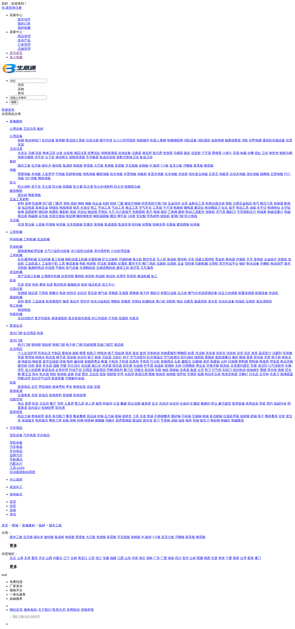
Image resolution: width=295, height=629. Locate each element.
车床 (21, 284)
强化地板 (252, 174)
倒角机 (210, 212)
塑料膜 (243, 361)
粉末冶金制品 (100, 301)
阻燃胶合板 (132, 186)
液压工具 (131, 207)
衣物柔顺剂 (169, 353)
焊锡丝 (54, 207)
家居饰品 (24, 386)
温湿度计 (264, 353)
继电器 (188, 207)
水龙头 (22, 153)
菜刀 (156, 420)
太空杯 (264, 374)
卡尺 (111, 212)
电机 (82, 263)
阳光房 (60, 407)
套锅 (150, 416)
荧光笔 (272, 370)
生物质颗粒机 (106, 267)
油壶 (181, 420)
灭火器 (46, 186)
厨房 (28, 403)
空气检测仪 (172, 357)
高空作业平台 (228, 263)
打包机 (113, 318)
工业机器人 (33, 263)
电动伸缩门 (33, 140)
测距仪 (155, 293)
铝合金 (97, 203)
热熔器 (278, 203)
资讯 (21, 93)
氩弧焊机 (200, 301)
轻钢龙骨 (159, 224)
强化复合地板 (198, 174)
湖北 (142, 558)
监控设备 (48, 140)
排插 (62, 361)
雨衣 (128, 353)
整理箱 (30, 357)
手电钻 (103, 212)
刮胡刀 (227, 370)
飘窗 (123, 403)
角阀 (21, 212)
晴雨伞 (40, 357)
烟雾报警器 (233, 140)
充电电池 (153, 353)
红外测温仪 (155, 357)
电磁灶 (225, 420)
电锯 (73, 212)
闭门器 (47, 203)
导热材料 (153, 216)
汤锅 (174, 420)
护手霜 (148, 365)
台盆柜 (68, 153)
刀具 (135, 416)
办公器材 (16, 479)
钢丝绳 (92, 212)
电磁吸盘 (237, 420)
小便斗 (227, 153)
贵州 (185, 558)
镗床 (28, 284)
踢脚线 (265, 174)
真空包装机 (43, 318)
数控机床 (60, 284)
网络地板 (44, 178)
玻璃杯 (169, 365)
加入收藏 (16, 57)
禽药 (235, 357)
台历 (200, 370)
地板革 (224, 174)
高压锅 (91, 416)
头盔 (177, 361)
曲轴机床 (73, 284)
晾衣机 (225, 365)
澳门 (257, 558)
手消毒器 (92, 157)
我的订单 (24, 23)
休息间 (174, 403)
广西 (164, 558)
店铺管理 (24, 48)
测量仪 (54, 293)
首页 (5, 525)
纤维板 (50, 224)
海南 (171, 558)
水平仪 (262, 207)
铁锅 (205, 416)
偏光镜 (78, 361)
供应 (21, 85)
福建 (113, 558)
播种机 (79, 276)
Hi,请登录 (8, 7)
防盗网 (37, 203)
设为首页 (16, 53)
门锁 (79, 344)
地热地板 (89, 174)
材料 (21, 203)
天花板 (14, 220)
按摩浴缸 (93, 153)
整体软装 (79, 386)
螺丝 (113, 216)
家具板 (198, 165)
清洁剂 (262, 365)
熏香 (249, 357)
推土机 (137, 259)
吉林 (74, 558)
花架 (90, 386)
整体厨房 (37, 416)
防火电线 (190, 216)
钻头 (225, 207)
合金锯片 (270, 259)
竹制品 (56, 353)
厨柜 (73, 420)
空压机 (102, 263)
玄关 (155, 403)
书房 (60, 403)
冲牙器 (107, 365)
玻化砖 (22, 195)
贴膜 (200, 374)
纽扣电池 (239, 370)
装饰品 (43, 395)
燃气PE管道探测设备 (202, 293)
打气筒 (217, 370)
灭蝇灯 (243, 374)
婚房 (99, 403)
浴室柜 (196, 153)
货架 (103, 374)
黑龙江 (82, 558)
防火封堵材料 (103, 186)
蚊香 (191, 353)
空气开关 (145, 207)
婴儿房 (79, 403)
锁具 (76, 207)
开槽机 (265, 263)
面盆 (135, 353)
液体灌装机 (59, 318)
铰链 (113, 203)
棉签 (98, 357)
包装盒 (134, 318)
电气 (256, 203)
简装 (262, 403)
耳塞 (253, 365)
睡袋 (242, 357)
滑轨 (66, 203)
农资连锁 (67, 276)
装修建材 (16, 121)
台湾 (243, 558)
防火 (13, 182)
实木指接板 (75, 224)
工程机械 (16, 232)
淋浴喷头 (61, 157)
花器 (97, 386)
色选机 (273, 293)
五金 (180, 263)
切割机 (171, 301)
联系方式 (58, 609)
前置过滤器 (169, 293)
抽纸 (165, 370)
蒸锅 (118, 416)
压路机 (161, 263)
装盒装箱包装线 (79, 318)
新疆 (236, 558)
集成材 (67, 165)
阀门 (145, 263)
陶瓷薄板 (34, 195)
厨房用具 (16, 412)
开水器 (47, 365)
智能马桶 (285, 153)
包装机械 (16, 314)
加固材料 (31, 212)
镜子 (111, 353)
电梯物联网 (175, 140)
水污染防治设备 (82, 251)
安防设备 (16, 435)
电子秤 (144, 293)
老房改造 (252, 403)
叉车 (249, 259)
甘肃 (214, 558)
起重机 (123, 263)
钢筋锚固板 (101, 216)
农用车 (121, 276)
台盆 (59, 153)
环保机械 (16, 239)
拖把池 (274, 153)
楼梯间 (205, 403)
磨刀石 (128, 370)
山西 (49, 558)
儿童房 (69, 403)
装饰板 (99, 224)
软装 (40, 333)
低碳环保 (280, 403)
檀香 (82, 353)
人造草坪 (48, 174)
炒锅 (100, 416)
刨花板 (61, 224)
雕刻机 (64, 212)
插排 (164, 212)
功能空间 (16, 399)
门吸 (120, 203)
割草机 (131, 276)
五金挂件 (174, 203)
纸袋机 (123, 318)
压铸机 (250, 301)
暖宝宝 (26, 374)
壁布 (69, 386)
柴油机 (172, 259)
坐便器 (168, 153)
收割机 (90, 276)
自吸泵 (188, 301)
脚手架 (122, 216)
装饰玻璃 (79, 395)
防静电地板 (74, 174)
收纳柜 (171, 374)
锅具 (188, 420)
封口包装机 (100, 318)
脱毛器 (117, 365)
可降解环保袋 (74, 378)
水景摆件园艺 (240, 365)
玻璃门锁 (177, 216)
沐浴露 (86, 365)
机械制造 (148, 301)
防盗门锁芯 (105, 344)
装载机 (112, 263)
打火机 (155, 361)
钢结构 (43, 212)
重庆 (34, 558)
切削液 (189, 263)
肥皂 (85, 374)
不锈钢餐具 (162, 416)
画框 (75, 353)
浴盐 (247, 353)
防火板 (57, 186)
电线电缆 (65, 207)
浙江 (99, 558)
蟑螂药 (182, 353)
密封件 (85, 301)
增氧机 (115, 301)
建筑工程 (122, 267)
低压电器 (28, 207)
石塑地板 (277, 174)
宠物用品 (167, 361)
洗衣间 (164, 403)
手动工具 (104, 207)
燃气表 (103, 293)
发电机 (258, 259)
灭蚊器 (107, 357)
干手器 (206, 153)
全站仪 (82, 293)
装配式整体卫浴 (127, 157)
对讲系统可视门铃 (154, 203)
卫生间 (44, 403)
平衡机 (60, 267)
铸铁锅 (89, 420)
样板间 (107, 403)
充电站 (136, 301)
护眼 (63, 365)
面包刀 (205, 420)
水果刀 (274, 374)
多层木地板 (156, 174)
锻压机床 (94, 284)
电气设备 (72, 267)
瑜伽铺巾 (252, 370)
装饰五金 (41, 207)
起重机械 (94, 259)
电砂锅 (215, 420)
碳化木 (46, 165)
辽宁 (66, 558)
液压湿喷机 (264, 301)
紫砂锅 (176, 416)
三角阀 (172, 212)
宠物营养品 (92, 361)
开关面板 (131, 165)
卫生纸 (94, 374)
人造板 (40, 224)
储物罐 (99, 420)
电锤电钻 (273, 207)
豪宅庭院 (224, 403)
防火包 (119, 186)
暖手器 (61, 357)
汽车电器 (29, 435)
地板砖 (142, 174)
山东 (127, 558)
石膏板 (171, 224)
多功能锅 (216, 416)
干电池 (113, 361)
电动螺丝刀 (213, 207)
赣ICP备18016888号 (26, 616)
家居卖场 (48, 370)
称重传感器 (246, 293)
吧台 (214, 403)
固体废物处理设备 (30, 251)
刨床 (35, 284)
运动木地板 (238, 174)
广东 (156, 558)
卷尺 (149, 212)
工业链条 (38, 301)
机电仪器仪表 (215, 203)
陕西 (207, 558)
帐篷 (104, 361)
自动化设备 (226, 301)
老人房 (90, 403)
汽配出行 (16, 463)
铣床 (84, 284)
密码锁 (36, 344)
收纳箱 (62, 374)
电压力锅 (24, 416)
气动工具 (118, 207)
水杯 (178, 365)
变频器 (113, 293)
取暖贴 (215, 361)
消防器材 (203, 140)
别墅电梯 (255, 140)
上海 (20, 558)
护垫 (120, 374)
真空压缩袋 (51, 361)
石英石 (213, 174)
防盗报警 (89, 344)
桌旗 (70, 374)
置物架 (209, 357)
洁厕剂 (277, 353)
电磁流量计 (275, 212)
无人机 (161, 259)
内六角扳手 (124, 212)
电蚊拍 (26, 361)
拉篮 (282, 416)
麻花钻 (199, 207)
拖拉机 (111, 276)
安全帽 (141, 216)
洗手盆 (39, 157)
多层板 (119, 165)
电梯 (21, 140)
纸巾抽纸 (187, 357)
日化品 (253, 374)
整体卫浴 (49, 153)
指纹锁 (46, 344)
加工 (154, 276)
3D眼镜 (197, 361)
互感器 (123, 293)
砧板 (66, 420)
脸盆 (187, 153)
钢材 (81, 203)
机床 (13, 280)
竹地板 (60, 174)
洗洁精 (200, 353)
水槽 (250, 153)
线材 (74, 203)
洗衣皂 (221, 353)
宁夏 (229, 558)
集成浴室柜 (108, 157)
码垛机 (240, 301)
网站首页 (16, 609)
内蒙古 (58, 558)
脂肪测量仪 (223, 357)
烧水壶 (148, 420)
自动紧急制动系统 (22, 472)
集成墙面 (110, 224)
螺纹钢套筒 (84, 216)
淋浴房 (147, 153)
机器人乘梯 (158, 140)
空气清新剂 (138, 357)
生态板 (36, 165)
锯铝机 (165, 216)
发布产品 (24, 40)
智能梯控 (142, 140)
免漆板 (109, 165)
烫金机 (220, 259)
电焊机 (91, 263)
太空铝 (286, 207)
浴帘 (240, 353)
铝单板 (195, 224)
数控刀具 (266, 203)
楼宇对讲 (106, 140)
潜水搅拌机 (102, 251)
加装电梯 (217, 140)
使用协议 (73, 609)
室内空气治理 (41, 378)
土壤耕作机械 (50, 276)
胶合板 (30, 224)
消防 (245, 140)
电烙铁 (178, 207)
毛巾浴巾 (73, 365)
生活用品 (29, 333)
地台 (21, 403)
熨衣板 (258, 357)
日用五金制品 (242, 203)
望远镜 (71, 357)
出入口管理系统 (124, 140)
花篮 (34, 395)
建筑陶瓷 (16, 191)
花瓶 (158, 370)
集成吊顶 (124, 224)
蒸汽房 (157, 153)
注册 (18, 7)
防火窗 (78, 186)
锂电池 (102, 353)
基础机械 (16, 297)
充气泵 (221, 212)
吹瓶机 (282, 259)
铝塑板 (147, 224)
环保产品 (75, 370)
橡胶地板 (102, 174)
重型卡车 (134, 263)
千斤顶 (168, 207)
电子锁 (70, 344)
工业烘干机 (50, 263)
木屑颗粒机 (87, 267)
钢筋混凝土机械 (76, 259)
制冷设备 (252, 263)
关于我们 (44, 609)
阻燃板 (67, 186)
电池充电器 (230, 374)
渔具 (254, 353)
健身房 (146, 403)
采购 (21, 89)
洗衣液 (210, 353)
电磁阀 (33, 216)
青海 (221, 558)
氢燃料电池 (36, 267)
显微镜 (134, 293)
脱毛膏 (127, 365)
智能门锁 (58, 344)
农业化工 (16, 487)
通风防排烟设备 (273, 140)
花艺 (34, 386)
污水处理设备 (120, 251)
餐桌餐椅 (79, 416)
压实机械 (44, 259)
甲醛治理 (24, 378)
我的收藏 (24, 27)
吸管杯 (22, 365)
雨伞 (35, 374)
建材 (181, 212)
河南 (135, 558)
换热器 (230, 259)
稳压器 (33, 293)
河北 (42, 558)
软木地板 (116, 174)
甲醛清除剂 (115, 370)
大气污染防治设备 (57, 251)
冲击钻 (82, 212)
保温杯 (159, 365)
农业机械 (43, 239)
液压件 (74, 301)
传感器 (22, 293)
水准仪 (85, 207)
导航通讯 (16, 459)
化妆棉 (138, 365)
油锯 (253, 207)
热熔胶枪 (138, 212)
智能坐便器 (77, 157)
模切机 (182, 259)
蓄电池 (66, 353)
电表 (62, 293)
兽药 (206, 361)
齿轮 (21, 301)
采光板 (43, 216)
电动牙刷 (286, 361)
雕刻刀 (231, 212)
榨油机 (100, 276)
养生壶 (200, 365)
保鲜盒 (127, 416)
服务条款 (30, 609)
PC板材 (154, 165)
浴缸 (257, 153)
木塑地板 (130, 174)
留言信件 (24, 19)
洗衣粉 (231, 353)
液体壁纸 (58, 386)
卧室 (35, 403)
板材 (40, 128)
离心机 (160, 301)
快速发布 (8, 109)
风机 (152, 263)
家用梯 (60, 140)
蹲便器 (217, 153)
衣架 (78, 374)
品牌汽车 (16, 455)
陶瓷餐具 (271, 416)
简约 (270, 403)
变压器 (92, 293)
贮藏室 (195, 403)
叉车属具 (146, 267)
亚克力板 (175, 165)
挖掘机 (241, 259)
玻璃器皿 (286, 374)
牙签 (267, 357)
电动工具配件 (195, 212)
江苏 (91, 558)
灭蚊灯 (117, 357)
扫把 (31, 365)
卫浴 (265, 153)
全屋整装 (24, 395)
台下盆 (50, 157)
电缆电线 (24, 309)
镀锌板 (57, 165)
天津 (27, 558)
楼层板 (209, 165)
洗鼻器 (184, 370)
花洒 (236, 153)
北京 (13, 558)
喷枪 (229, 203)
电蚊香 (37, 361)
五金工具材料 (19, 199)
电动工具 (242, 207)
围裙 (152, 374)
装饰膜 (67, 395)
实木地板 (171, 174)
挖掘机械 (125, 259)
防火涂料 (24, 186)
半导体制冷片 (246, 212)
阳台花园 (134, 403)
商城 (15, 525)
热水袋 (44, 374)
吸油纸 (137, 420)
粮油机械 (143, 276)
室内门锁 (16, 333)
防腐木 (88, 224)
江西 (120, 558)
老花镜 (149, 370)
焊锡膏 (262, 212)
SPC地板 (31, 178)
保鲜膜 (245, 416)
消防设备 (190, 140)
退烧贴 (174, 370)
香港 (250, 558)
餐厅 (53, 403)
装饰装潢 (16, 391)
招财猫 (111, 374)
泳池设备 (124, 153)
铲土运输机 (110, 259)
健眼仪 (186, 361)
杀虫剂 (82, 357)
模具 (28, 301)
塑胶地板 (24, 174)
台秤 (224, 361)
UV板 (165, 165)
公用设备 (16, 128)
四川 (178, 558)
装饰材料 (55, 395)
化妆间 (184, 403)
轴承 (66, 301)
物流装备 (72, 263)
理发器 (274, 361)
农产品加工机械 (29, 276)
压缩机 (172, 263)
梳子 (90, 357)
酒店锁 (119, 344)
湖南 (149, 558)
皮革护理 (61, 370)
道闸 (28, 203)
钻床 (50, 284)
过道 (116, 403)
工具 (62, 263)
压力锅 (109, 416)
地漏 (243, 153)
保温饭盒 (28, 420)
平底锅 (165, 420)
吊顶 (21, 224)
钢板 (88, 203)
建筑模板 (183, 224)
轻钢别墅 (48, 407)
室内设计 (34, 407)
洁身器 (136, 153)
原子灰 (36, 186)
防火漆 (88, 186)
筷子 (261, 416)
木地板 (36, 174)
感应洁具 (80, 153)
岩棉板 (144, 165)
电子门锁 (24, 344)
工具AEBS (17, 468)
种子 (126, 357)
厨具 (48, 416)
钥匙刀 (91, 353)
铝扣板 (136, 224)
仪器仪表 (16, 288)
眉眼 (56, 365)
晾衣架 (50, 357)
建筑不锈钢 (132, 203)
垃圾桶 (233, 361)
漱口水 (96, 365)
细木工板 (24, 165)
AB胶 (131, 216)
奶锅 (253, 416)
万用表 (43, 293)
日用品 (87, 370)
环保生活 (44, 353)
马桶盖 (178, 153)
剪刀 (208, 370)
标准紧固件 (54, 301)
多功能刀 (58, 416)
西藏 (200, 558)
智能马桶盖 (26, 157)
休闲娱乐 (16, 494)
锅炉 (242, 263)
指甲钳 (181, 374)
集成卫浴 (146, 157)
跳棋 (281, 370)
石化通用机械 (27, 259)
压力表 (182, 293)
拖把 (70, 361)
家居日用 (141, 374)
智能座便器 (109, 153)
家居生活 (16, 325)
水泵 (191, 259)
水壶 (143, 416)
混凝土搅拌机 (204, 259)
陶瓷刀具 (55, 420)
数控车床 (149, 259)
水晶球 (129, 374)
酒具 (38, 365)
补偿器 (50, 267)
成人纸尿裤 (33, 370)
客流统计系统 (75, 140)
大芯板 (99, 165)
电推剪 (264, 361)
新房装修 (238, 403)
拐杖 (53, 374)
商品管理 (24, 36)
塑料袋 (253, 361)
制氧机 (126, 301)
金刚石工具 (197, 203)
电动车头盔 (213, 374)
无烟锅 (196, 416)
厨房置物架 (124, 420)
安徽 (106, 558)
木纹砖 (183, 174)
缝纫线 (199, 357)
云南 (192, 558)
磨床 (42, 284)
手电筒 (144, 361)
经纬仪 (71, 293)
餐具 (69, 416)
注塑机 (213, 263)
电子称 (276, 357)
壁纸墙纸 (45, 386)
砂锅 (80, 420)
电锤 (156, 212)
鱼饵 (143, 353)
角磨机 (54, 212)
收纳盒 (160, 374)
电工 (94, 207)
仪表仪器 (92, 140)
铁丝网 (70, 216)
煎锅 (196, 420)
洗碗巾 (110, 420)
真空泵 (135, 267)
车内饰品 (43, 435)
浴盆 (38, 153)
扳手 (232, 207)
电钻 (180, 301)
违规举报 (87, 609)
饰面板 (78, 165)
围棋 (263, 370)
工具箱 (157, 207)
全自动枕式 (26, 318)
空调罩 (192, 374)
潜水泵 (213, 301)
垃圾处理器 (231, 416)
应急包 (134, 361)
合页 (184, 203)
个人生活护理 (27, 353)
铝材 (106, 203)
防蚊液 (119, 353)
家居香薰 (57, 378)
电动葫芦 (277, 263)
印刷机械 (201, 263)
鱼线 (193, 370)
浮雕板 (188, 165)
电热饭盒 (41, 420)
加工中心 (108, 284)
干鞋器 (123, 361)
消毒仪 (139, 370)
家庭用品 (99, 370)
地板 (13, 169)
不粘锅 (186, 416)
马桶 (31, 153)
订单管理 (24, 44)
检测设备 (261, 293)
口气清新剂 (276, 365)
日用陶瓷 (188, 365)
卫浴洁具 (29, 128)
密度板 (88, 165)
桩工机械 (57, 259)
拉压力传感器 (227, 293)
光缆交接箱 (57, 216)
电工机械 (16, 305)
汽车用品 (16, 427)
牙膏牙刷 (212, 365)
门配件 (58, 203)
